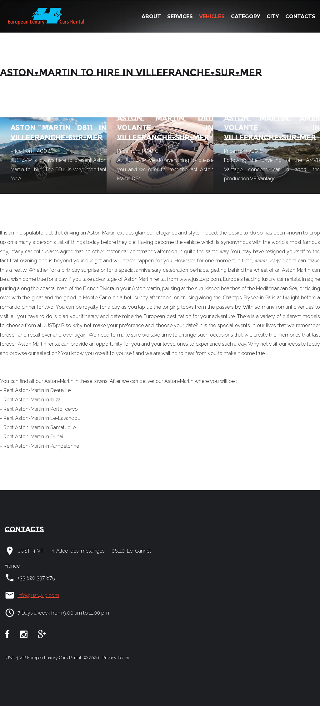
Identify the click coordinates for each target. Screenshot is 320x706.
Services (180, 16)
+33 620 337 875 (36, 578)
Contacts (300, 16)
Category (245, 16)
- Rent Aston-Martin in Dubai (31, 437)
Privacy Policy (115, 657)
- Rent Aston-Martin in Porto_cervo (39, 409)
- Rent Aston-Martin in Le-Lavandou (40, 418)
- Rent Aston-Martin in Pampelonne (39, 446)
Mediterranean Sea (276, 288)
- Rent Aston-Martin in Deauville (35, 390)
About (151, 16)
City (273, 16)
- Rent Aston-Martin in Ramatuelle (38, 427)
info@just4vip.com (38, 595)
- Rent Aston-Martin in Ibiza (30, 400)
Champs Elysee (240, 298)
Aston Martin (32, 344)
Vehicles (212, 16)
